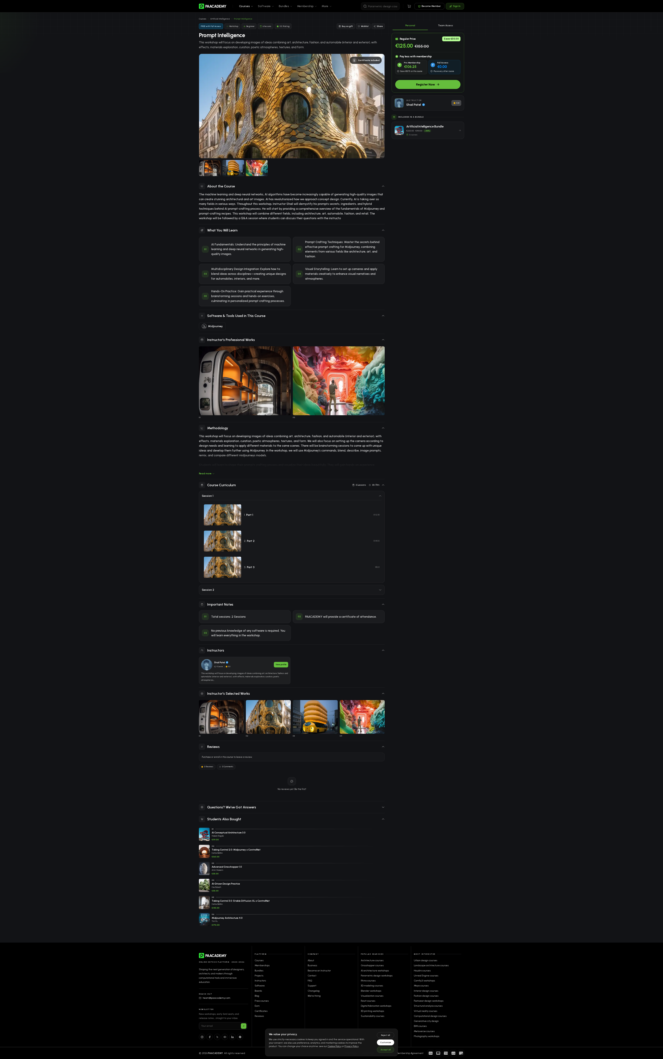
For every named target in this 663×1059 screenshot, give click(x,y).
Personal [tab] (410, 25)
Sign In (456, 6)
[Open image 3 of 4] (233, 168)
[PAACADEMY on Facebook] (209, 1037)
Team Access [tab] (445, 25)
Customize (385, 1042)
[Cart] (409, 6)
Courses (202, 19)
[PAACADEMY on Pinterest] (240, 1037)
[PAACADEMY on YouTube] (225, 1037)
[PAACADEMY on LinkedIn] (232, 1037)
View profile (281, 664)
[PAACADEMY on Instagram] (202, 1037)
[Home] (213, 6)
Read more (205, 473)
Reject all (385, 1035)
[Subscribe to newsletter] (243, 1026)
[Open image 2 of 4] (210, 168)
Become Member (431, 6)
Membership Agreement (409, 1053)
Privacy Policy (351, 1046)
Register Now (425, 84)
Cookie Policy (334, 1046)
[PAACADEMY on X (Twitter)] (217, 1037)
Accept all (386, 1049)
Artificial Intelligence (220, 19)
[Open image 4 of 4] (257, 168)
